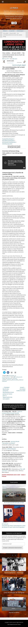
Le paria (14, 8)
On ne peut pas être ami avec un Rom (14, 502)
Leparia (15, 58)
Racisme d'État (15, 379)
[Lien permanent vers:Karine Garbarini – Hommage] (14, 564)
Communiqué (20, 31)
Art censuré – (5, 524)
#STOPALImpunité (7, 144)
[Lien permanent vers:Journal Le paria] (14, 604)
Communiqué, (17, 65)
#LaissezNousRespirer (8, 139)
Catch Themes (18, 624)
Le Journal (12, 31)
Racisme (9, 379)
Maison (5, 31)
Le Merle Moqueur (11, 449)
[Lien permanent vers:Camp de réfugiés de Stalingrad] (14, 584)
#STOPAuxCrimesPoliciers (9, 142)
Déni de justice (9, 378)
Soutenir (8, 377)
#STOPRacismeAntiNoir (8, 140)
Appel (24, 65)
